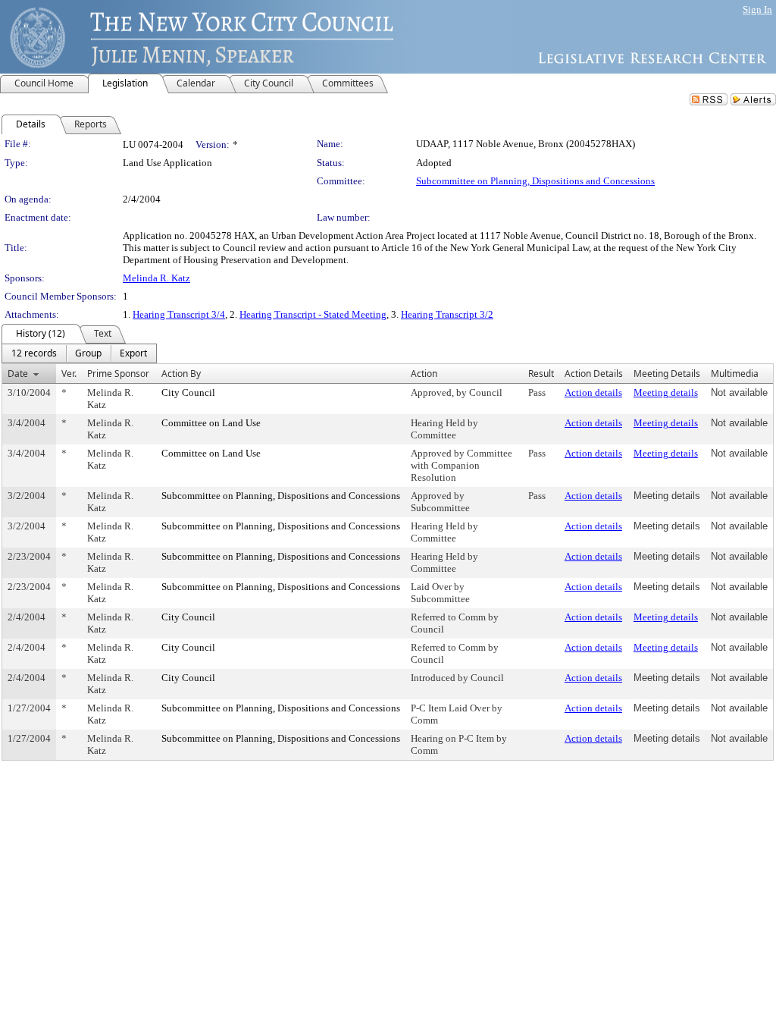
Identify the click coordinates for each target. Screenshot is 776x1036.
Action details (593, 392)
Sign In (757, 9)
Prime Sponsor (118, 373)
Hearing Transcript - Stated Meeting (312, 314)
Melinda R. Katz (156, 278)
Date (18, 373)
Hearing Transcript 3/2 (447, 314)
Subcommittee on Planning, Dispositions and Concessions (535, 181)
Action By (181, 373)
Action (424, 373)
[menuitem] (34, 353)
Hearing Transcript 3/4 (179, 314)
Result (541, 373)
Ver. (69, 373)
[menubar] (79, 353)
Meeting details (666, 392)
